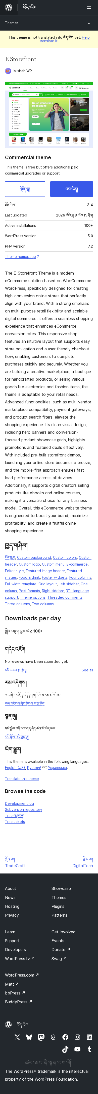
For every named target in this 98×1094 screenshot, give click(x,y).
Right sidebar (53, 591)
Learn (10, 931)
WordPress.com (22, 975)
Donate (61, 949)
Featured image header (45, 571)
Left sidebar (69, 584)
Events (58, 940)
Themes (12, 23)
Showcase (61, 888)
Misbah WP (23, 71)
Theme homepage (20, 256)
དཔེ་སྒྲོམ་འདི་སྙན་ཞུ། (17, 737)
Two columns (43, 604)
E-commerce (77, 564)
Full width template (20, 584)
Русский (34, 767)
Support (12, 940)
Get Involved (64, 931)
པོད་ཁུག (10, 557)
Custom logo (29, 564)
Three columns (17, 604)
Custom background (34, 557)
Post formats (29, 591)
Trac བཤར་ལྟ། (14, 815)
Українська (57, 767)
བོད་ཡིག (22, 1024)
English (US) (15, 767)
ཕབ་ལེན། (72, 188)
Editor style (14, 571)
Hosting (12, 906)
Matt (12, 984)
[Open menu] (90, 7)
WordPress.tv (20, 958)
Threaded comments (64, 597)
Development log (19, 803)
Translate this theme (22, 778)
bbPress (15, 992)
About (10, 888)
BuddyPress (18, 1001)
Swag (59, 958)
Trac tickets (15, 821)
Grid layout (47, 584)
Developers (15, 949)
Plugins (58, 906)
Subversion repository (23, 809)
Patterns (59, 915)
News (10, 897)
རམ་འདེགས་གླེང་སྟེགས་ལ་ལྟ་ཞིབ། (25, 703)
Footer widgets (54, 577)
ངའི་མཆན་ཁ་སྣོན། (16, 670)
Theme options (32, 597)
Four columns (80, 577)
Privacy (12, 915)
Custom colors (65, 557)
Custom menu (53, 564)
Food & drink (29, 577)
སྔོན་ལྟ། (25, 188)
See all (87, 670)
